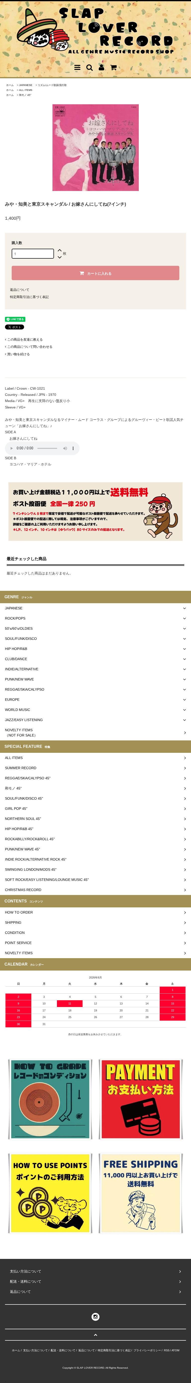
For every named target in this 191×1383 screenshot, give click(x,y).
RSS (166, 1350)
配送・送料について (63, 1350)
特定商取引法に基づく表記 (29, 297)
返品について (19, 290)
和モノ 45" (25, 95)
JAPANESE (25, 85)
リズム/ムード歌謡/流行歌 (52, 85)
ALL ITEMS (25, 90)
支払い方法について (35, 1350)
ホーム (10, 85)
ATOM (175, 1350)
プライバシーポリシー (147, 1350)
